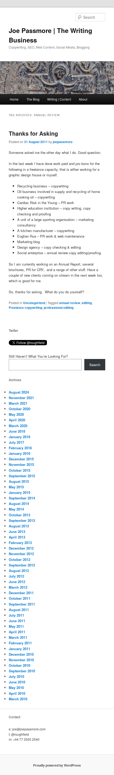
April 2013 (17, 537)
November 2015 (21, 464)
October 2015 (19, 470)
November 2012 (21, 553)
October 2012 (19, 559)
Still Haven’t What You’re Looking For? (38, 356)
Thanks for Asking (33, 133)
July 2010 (16, 676)
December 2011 (21, 592)
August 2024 (19, 392)
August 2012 (19, 570)
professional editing (58, 307)
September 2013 (22, 520)
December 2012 (21, 548)
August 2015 (19, 481)
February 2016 (20, 447)
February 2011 (20, 642)
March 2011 (18, 637)
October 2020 (19, 408)
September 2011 (22, 604)
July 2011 (16, 615)
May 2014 (16, 509)
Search (94, 364)
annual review (69, 302)
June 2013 (17, 531)
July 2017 (16, 442)
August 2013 (19, 525)
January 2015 (19, 492)
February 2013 (20, 542)
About (83, 99)
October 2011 (19, 598)
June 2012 (17, 581)
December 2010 (21, 654)
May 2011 (16, 626)
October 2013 (19, 514)
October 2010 (19, 665)
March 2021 (18, 403)
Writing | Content (59, 99)
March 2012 (18, 587)
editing (87, 302)
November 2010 (21, 659)
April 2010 (17, 693)
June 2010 (17, 681)
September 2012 (22, 565)
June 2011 (17, 620)
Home (14, 99)
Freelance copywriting (25, 307)
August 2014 (19, 503)
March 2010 (18, 698)
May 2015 (16, 486)
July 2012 (16, 576)
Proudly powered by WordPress (57, 765)
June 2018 (17, 431)
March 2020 (18, 425)
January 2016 (19, 453)
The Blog (33, 99)
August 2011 (19, 609)
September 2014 (22, 497)
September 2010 (22, 670)
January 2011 (19, 648)
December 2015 (21, 458)
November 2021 (21, 397)
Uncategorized (34, 302)
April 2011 (17, 631)
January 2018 (19, 436)
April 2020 (17, 419)
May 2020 (16, 414)
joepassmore (63, 141)
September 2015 (22, 475)
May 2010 (16, 687)
